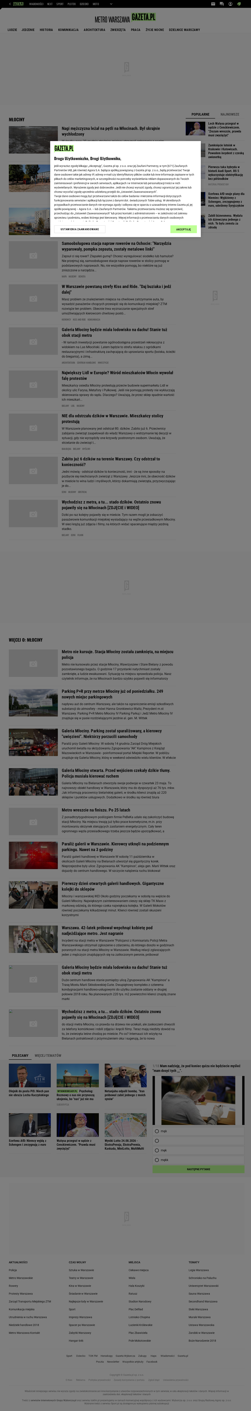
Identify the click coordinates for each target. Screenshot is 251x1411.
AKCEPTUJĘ (183, 229)
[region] (125, 189)
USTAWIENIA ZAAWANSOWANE (80, 229)
